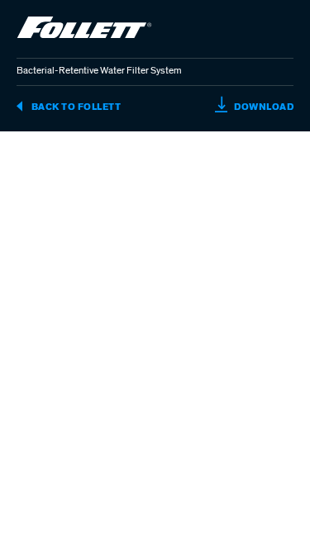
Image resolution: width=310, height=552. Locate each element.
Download (263, 106)
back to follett (75, 106)
